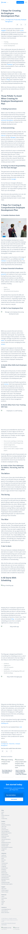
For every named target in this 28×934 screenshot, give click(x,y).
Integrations (4, 849)
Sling (4, 2)
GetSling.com (4, 723)
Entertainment (4, 868)
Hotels (2, 861)
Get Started (20, 2)
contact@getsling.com (6, 909)
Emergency (3, 869)
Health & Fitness (4, 874)
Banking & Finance (5, 879)
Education (3, 860)
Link (21, 727)
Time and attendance (5, 839)
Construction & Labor (6, 876)
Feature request (4, 892)
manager (13, 179)
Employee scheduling (5, 825)
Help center (3, 888)
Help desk (3, 880)
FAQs (2, 899)
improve (3, 135)
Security (3, 901)
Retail (2, 858)
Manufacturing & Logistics (6, 884)
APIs (2, 904)
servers (3, 344)
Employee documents (6, 842)
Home (2, 19)
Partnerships (4, 898)
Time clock (3, 828)
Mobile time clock (5, 836)
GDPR (2, 903)
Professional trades (5, 882)
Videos (2, 896)
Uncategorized (9, 19)
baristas (6, 384)
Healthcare (3, 855)
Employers (10, 64)
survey (22, 30)
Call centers (3, 864)
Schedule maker (4, 845)
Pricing (2, 850)
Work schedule (4, 834)
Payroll (2, 841)
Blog (2, 813)
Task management (5, 831)
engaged (3, 30)
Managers (13, 137)
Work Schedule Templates (6, 847)
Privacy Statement (5, 815)
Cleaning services (5, 877)
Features (3, 823)
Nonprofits (3, 871)
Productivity (17, 19)
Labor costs (3, 826)
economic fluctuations (7, 120)
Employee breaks (5, 844)
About (2, 812)
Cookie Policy (4, 818)
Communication (4, 829)
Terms (2, 817)
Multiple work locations (6, 833)
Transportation (4, 863)
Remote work (4, 872)
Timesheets (3, 837)
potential (3, 274)
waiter (2, 340)
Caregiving (3, 866)
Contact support (4, 890)
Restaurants (4, 856)
